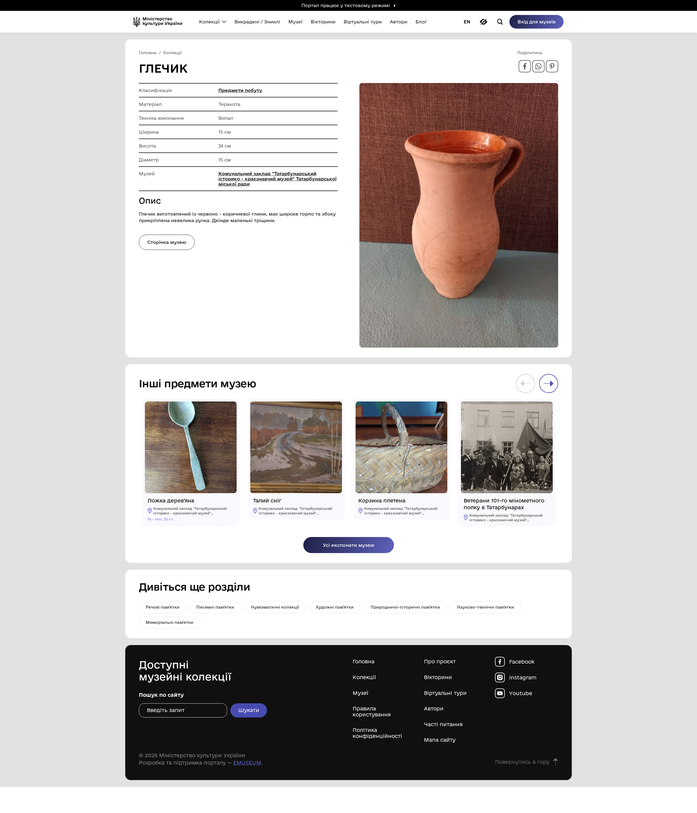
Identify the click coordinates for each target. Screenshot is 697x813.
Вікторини (438, 677)
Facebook (521, 661)
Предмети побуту (240, 90)
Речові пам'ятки (162, 607)
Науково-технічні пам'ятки (485, 607)
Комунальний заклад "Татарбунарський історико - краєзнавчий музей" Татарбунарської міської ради (277, 178)
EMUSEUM (247, 763)
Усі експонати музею (348, 545)
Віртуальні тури (445, 693)
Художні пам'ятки (335, 607)
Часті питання (443, 724)
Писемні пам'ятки (215, 607)
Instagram (523, 677)
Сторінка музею (166, 242)
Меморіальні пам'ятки (169, 622)
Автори (434, 708)
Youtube (520, 693)
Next (548, 383)
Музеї (360, 693)
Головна (363, 661)
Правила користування (372, 711)
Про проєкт (440, 661)
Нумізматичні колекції (275, 607)
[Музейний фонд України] (160, 22)
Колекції (364, 677)
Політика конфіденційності (377, 733)
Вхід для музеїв (536, 21)
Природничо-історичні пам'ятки (405, 607)
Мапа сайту (440, 740)
